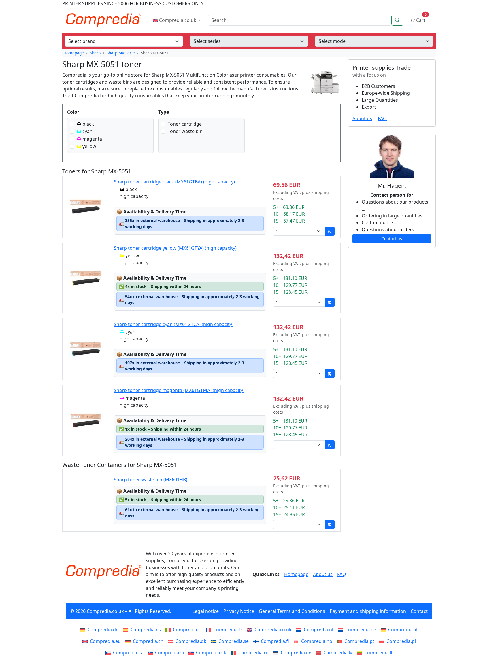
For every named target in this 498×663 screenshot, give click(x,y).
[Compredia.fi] (257, 641)
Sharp (95, 53)
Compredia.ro (253, 652)
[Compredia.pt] (340, 641)
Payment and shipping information (368, 611)
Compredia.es (146, 629)
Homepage (73, 53)
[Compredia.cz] (109, 652)
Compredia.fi (275, 641)
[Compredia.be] (341, 629)
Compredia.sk (211, 652)
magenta (92, 139)
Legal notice (206, 611)
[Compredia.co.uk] (250, 629)
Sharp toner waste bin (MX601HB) (150, 479)
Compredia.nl (318, 629)
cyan (87, 131)
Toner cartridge (185, 124)
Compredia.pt (359, 641)
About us (362, 118)
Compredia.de (103, 629)
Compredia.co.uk (177, 20)
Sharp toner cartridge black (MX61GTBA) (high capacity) (174, 182)
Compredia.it (187, 629)
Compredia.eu (105, 641)
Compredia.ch (148, 641)
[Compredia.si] (151, 652)
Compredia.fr (227, 629)
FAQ (382, 118)
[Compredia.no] (297, 641)
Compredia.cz (128, 652)
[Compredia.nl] (300, 629)
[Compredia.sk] (192, 652)
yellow (89, 146)
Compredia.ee (296, 652)
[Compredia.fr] (209, 629)
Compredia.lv (337, 652)
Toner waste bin (185, 131)
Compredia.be (360, 629)
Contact (419, 611)
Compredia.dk (191, 641)
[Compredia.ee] (277, 652)
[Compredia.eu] (86, 641)
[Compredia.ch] (129, 641)
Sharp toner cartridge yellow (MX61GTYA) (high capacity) (175, 248)
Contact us (392, 238)
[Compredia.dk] (172, 641)
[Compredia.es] (127, 629)
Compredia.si (169, 652)
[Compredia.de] (84, 629)
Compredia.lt (378, 652)
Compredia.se (233, 641)
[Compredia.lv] (319, 652)
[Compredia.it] (169, 629)
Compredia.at (403, 629)
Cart (421, 18)
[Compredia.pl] (382, 641)
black (88, 124)
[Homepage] (103, 572)
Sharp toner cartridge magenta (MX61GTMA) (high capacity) (179, 390)
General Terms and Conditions (292, 611)
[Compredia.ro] (234, 652)
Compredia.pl (401, 641)
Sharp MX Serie (121, 53)
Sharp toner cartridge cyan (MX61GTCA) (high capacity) (173, 324)
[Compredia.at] (384, 629)
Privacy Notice (238, 611)
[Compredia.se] (214, 641)
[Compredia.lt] (360, 652)
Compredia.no (316, 641)
